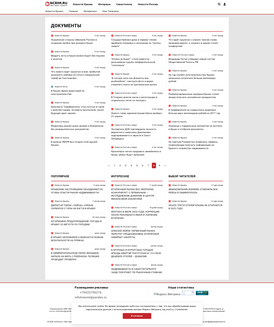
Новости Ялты (61, 87)
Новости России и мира (126, 36)
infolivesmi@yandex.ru (91, 297)
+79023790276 (91, 292)
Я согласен (137, 316)
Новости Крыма (62, 36)
